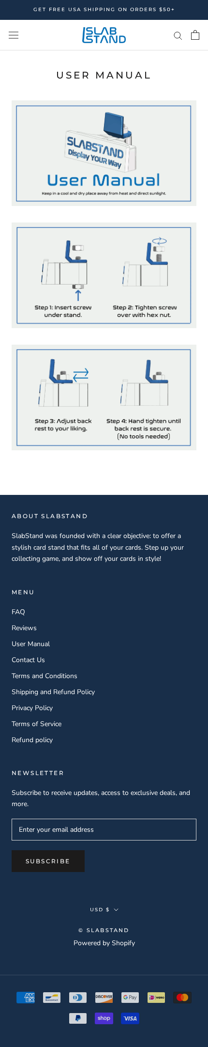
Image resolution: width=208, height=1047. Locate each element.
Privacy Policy (32, 708)
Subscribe (48, 861)
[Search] (178, 35)
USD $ (100, 909)
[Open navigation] (13, 35)
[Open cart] (195, 35)
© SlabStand (103, 930)
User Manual (31, 644)
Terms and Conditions (44, 676)
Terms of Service (36, 724)
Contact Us (28, 660)
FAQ (18, 612)
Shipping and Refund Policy (53, 692)
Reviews (24, 628)
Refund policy (32, 740)
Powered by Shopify (104, 943)
